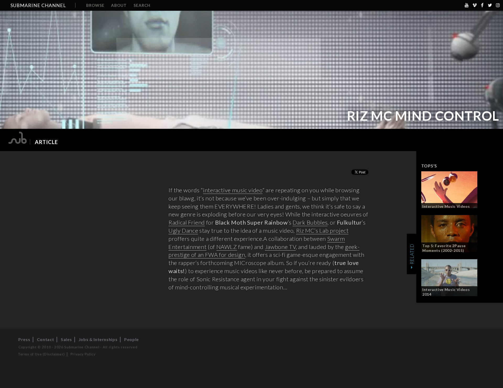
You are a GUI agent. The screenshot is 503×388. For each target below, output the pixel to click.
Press (24, 339)
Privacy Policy (83, 354)
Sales (66, 339)
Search (142, 5)
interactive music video (233, 190)
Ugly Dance (183, 230)
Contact (45, 339)
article (46, 142)
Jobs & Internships (98, 339)
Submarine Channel (38, 5)
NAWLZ (226, 246)
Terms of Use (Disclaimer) (41, 354)
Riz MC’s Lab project (322, 230)
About (119, 5)
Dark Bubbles (310, 222)
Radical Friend (186, 222)
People (131, 339)
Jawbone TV (280, 246)
